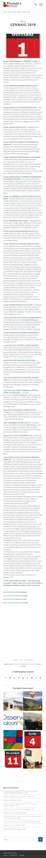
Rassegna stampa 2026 (9, 825)
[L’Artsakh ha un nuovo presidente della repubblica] (32, 759)
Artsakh (17, 664)
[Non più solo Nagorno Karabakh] (13, 739)
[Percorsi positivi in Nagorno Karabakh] (13, 720)
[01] (23, 46)
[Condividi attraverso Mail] (40, 678)
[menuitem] (35, 4)
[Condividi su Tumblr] (27, 678)
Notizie (23, 21)
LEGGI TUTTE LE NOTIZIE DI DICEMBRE (15, 592)
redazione (30, 660)
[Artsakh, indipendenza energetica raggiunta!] (13, 701)
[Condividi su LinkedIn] (23, 678)
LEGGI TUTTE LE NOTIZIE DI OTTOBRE (15, 599)
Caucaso (32, 664)
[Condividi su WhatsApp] (14, 678)
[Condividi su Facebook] (6, 678)
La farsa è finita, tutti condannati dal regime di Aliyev (16, 822)
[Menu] (40, 4)
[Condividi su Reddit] (36, 678)
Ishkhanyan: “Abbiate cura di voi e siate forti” (14, 796)
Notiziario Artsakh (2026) (9, 829)
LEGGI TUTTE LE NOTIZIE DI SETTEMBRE (15, 603)
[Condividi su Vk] (32, 678)
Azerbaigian (24, 664)
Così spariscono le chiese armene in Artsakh (14, 809)
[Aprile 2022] (32, 739)
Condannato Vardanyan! (9, 813)
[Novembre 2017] (13, 759)
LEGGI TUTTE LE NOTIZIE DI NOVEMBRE (15, 596)
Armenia (11, 664)
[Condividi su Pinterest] (19, 678)
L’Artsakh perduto (7, 800)
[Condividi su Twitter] (10, 678)
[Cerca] (35, 4)
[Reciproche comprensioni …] (32, 701)
